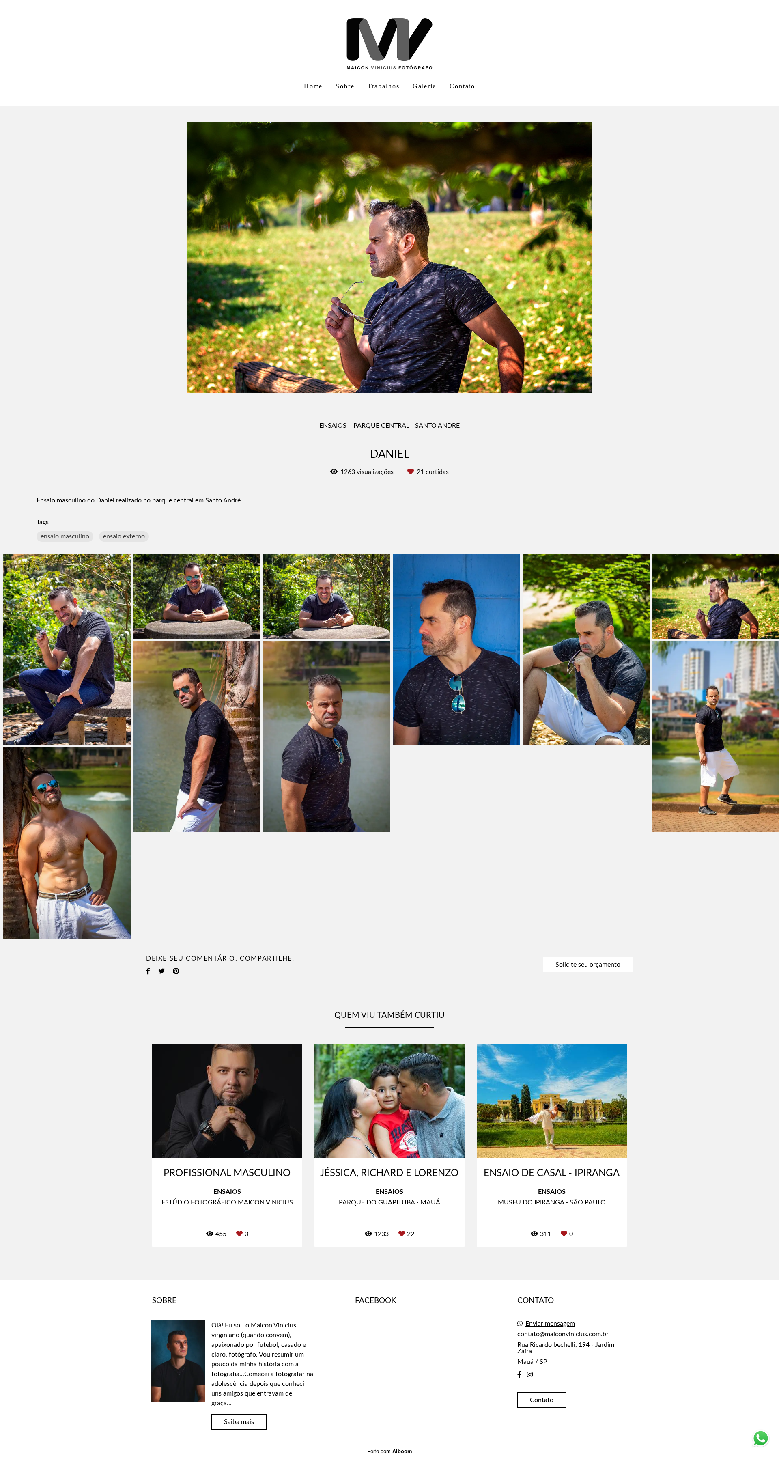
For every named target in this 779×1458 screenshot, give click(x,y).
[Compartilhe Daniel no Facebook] (148, 971)
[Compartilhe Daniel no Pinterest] (176, 971)
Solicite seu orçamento (587, 964)
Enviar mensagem (550, 1323)
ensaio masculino (65, 536)
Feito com (389, 1451)
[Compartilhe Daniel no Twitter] (161, 971)
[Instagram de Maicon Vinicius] (530, 1374)
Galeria (425, 86)
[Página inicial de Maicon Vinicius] (389, 38)
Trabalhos (384, 86)
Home (313, 86)
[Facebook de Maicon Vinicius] (519, 1374)
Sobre (345, 86)
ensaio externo (124, 536)
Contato (462, 86)
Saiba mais (239, 1422)
